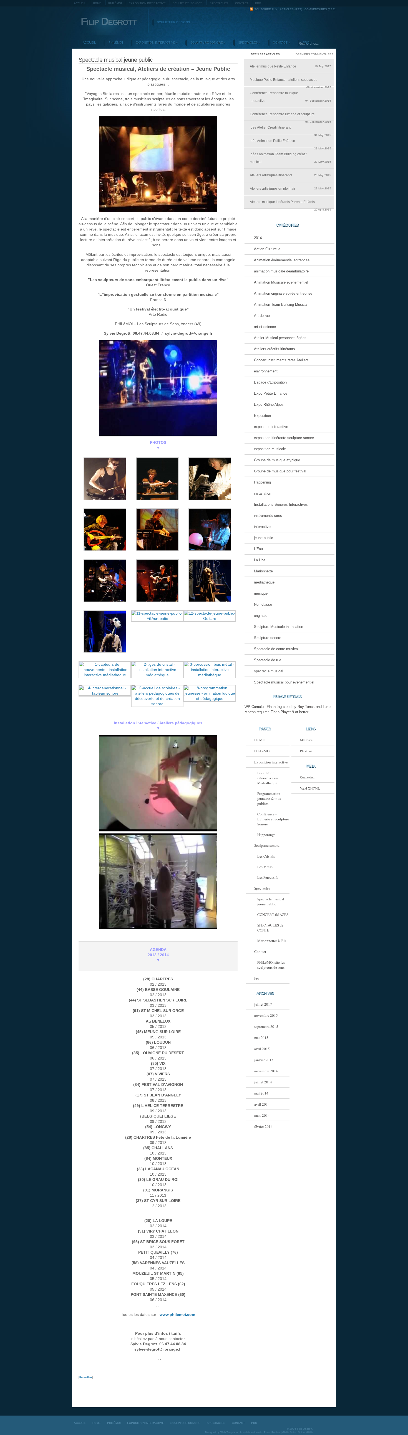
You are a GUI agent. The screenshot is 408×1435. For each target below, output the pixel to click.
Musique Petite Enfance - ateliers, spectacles (290, 82)
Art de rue (262, 316)
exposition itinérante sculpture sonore (284, 438)
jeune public (263, 538)
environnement (266, 371)
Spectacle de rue (267, 660)
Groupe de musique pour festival (280, 471)
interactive (262, 527)
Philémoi (306, 751)
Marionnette (263, 571)
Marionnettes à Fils (271, 940)
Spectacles (219, 3)
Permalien (85, 1377)
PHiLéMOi (115, 3)
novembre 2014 (266, 1070)
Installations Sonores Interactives (281, 504)
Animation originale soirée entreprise (283, 293)
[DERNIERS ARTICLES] (266, 51)
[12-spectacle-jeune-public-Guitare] (209, 618)
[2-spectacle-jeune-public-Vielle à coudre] (157, 499)
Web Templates (229, 1432)
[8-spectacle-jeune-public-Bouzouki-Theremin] (157, 600)
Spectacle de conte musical (276, 649)
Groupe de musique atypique (277, 460)
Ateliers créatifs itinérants (274, 349)
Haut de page (322, 1406)
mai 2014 (261, 1093)
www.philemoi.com (177, 1314)
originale (260, 615)
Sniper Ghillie (305, 1432)
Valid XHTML (310, 788)
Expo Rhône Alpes (269, 404)
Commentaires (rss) (319, 9)
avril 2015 (262, 1048)
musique (261, 593)
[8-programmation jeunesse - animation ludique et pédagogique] (209, 698)
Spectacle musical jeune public (270, 901)
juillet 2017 (263, 1004)
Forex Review (272, 1432)
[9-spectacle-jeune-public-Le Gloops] (209, 600)
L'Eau (258, 549)
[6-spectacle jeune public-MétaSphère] (209, 549)
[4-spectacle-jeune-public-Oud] (105, 549)
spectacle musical (268, 671)
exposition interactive (271, 427)
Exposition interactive (147, 3)
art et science (265, 327)
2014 (258, 238)
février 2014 (263, 1126)
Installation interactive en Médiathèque (267, 777)
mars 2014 (262, 1115)
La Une (259, 560)
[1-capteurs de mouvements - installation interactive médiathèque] (105, 675)
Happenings (266, 834)
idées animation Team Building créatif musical (290, 158)
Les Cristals (266, 856)
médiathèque (264, 582)
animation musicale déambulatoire (281, 271)
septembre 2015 (266, 1026)
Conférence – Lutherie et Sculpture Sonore (273, 819)
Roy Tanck (306, 707)
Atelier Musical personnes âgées (280, 338)
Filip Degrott (108, 21)
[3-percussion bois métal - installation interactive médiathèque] (209, 675)
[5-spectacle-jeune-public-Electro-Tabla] (157, 549)
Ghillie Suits (289, 1432)
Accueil (80, 3)
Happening (262, 482)
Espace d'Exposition (270, 382)
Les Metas (265, 866)
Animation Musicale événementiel (281, 282)
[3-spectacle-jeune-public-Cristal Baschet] (209, 499)
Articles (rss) (291, 9)
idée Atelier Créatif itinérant (290, 130)
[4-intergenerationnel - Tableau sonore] (105, 693)
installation (262, 493)
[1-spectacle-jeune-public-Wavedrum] (105, 499)
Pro (258, 3)
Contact (241, 3)
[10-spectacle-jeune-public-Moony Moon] (105, 651)
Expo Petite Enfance (270, 393)
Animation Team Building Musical (281, 304)
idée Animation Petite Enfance (290, 143)
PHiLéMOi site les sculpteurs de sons (271, 965)
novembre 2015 (266, 1015)
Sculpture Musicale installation (278, 627)
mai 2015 (261, 1037)
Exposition (262, 416)
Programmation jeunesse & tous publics (269, 798)
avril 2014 (262, 1104)
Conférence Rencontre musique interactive (290, 97)
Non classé (263, 604)
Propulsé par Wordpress (330, 1422)
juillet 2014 (263, 1082)
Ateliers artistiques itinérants (290, 175)
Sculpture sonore (188, 3)
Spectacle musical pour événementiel (284, 682)
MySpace (306, 740)
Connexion (307, 777)
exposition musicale (270, 449)
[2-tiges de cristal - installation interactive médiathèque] (157, 675)
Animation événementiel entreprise (281, 260)
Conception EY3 (319, 1422)
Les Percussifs (267, 877)
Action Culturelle (267, 249)
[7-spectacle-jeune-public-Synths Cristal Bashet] (105, 600)
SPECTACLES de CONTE (270, 928)
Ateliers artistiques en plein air (290, 189)
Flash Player (281, 712)
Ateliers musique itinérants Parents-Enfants (290, 204)
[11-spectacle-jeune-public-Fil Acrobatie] (157, 618)
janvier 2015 (263, 1059)
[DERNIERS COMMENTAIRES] (311, 51)
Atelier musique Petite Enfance (290, 66)
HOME (97, 3)
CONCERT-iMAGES (272, 914)
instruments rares (268, 516)
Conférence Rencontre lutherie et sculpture (290, 116)
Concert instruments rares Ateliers (281, 360)
